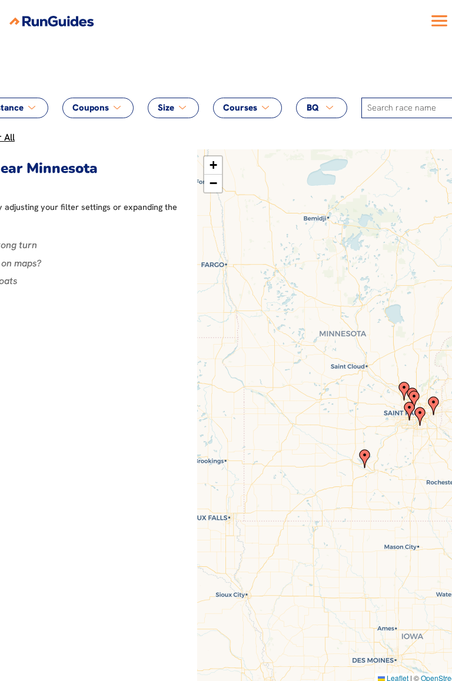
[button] (364, 458)
